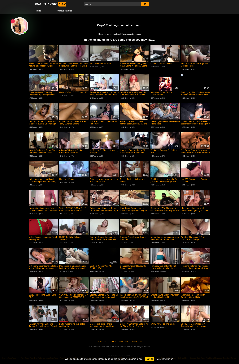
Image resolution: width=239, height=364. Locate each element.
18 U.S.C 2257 (102, 341)
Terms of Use (137, 341)
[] (145, 4)
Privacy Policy (124, 341)
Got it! (149, 359)
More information (165, 359)
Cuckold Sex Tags (64, 11)
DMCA (113, 341)
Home (38, 11)
